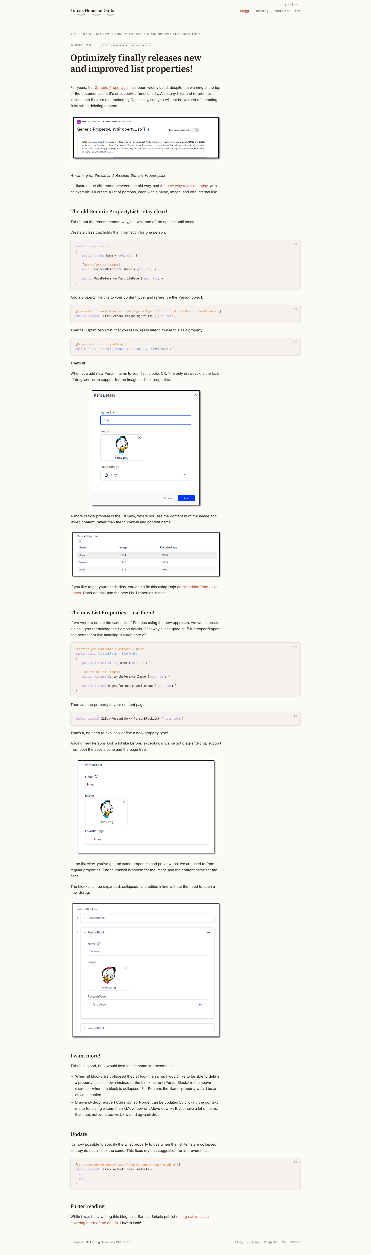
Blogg (244, 11)
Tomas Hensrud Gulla (92, 10)
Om (298, 11)
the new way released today (184, 186)
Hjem (73, 34)
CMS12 (105, 45)
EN (289, 4)
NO (296, 4)
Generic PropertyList (112, 87)
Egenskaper (120, 45)
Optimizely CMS (141, 45)
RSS (294, 1242)
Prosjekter (282, 11)
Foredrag (261, 11)
